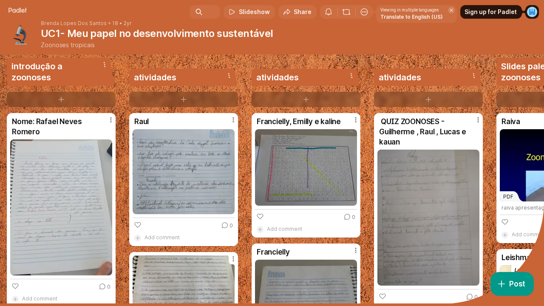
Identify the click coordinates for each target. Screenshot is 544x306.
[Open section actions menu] (104, 64)
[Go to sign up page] (532, 12)
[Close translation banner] (451, 10)
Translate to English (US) (411, 17)
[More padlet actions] (364, 12)
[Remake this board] (346, 12)
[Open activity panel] (328, 12)
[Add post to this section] (61, 99)
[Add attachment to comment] (137, 237)
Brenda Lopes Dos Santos (74, 23)
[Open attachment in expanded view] (61, 207)
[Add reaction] (15, 286)
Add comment (162, 237)
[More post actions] (111, 119)
